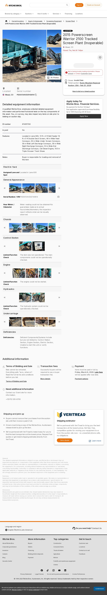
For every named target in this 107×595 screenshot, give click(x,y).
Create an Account (93, 5)
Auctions (28, 14)
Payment (30, 558)
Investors (5, 551)
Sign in (79, 5)
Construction (57, 543)
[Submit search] (67, 5)
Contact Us (97, 528)
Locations (79, 14)
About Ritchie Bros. (8, 543)
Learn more (96, 441)
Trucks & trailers (58, 551)
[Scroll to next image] (59, 188)
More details (45, 379)
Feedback (82, 554)
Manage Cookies (17, 589)
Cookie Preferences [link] (78, 574)
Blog (4, 558)
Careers (5, 554)
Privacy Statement (26, 574)
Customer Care (86, 73)
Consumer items (59, 547)
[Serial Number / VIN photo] (58, 197)
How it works (42, 14)
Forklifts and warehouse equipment (64, 561)
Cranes (56, 565)
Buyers (30, 543)
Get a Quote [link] (64, 440)
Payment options (81, 379)
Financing (68, 14)
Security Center (7, 561)
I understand (99, 589)
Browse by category (12, 14)
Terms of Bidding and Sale (16, 381)
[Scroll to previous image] (4, 188)
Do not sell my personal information (58, 574)
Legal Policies (39, 574)
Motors (56, 558)
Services (56, 14)
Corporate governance (10, 547)
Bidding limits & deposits (35, 554)
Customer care (83, 543)
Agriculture (57, 554)
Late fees (99, 372)
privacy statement (34, 589)
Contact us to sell (84, 551)
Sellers (30, 547)
